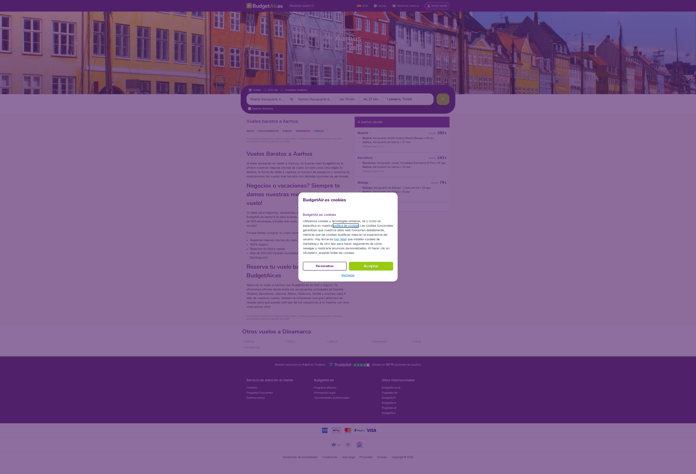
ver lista (340, 239)
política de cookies (346, 225)
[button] (348, 275)
